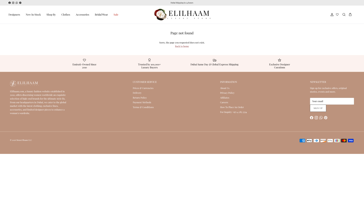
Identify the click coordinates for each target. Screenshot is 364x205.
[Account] (331, 14)
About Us (224, 88)
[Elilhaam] (182, 14)
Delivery (137, 92)
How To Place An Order (232, 107)
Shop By (51, 14)
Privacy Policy (227, 92)
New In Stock (33, 14)
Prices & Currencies (143, 88)
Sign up (318, 108)
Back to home (182, 46)
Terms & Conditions (143, 107)
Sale (116, 14)
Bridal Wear (101, 14)
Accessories (82, 14)
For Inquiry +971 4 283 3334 (233, 111)
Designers (14, 14)
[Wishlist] (337, 15)
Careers (224, 102)
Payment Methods (142, 102)
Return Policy (140, 97)
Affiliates (224, 97)
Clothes (65, 14)
